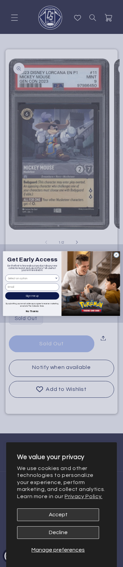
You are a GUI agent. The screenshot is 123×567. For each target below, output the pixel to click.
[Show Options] (56, 278)
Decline (58, 532)
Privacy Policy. (83, 496)
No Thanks (32, 310)
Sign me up (32, 295)
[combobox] (31, 278)
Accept (58, 514)
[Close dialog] (116, 254)
